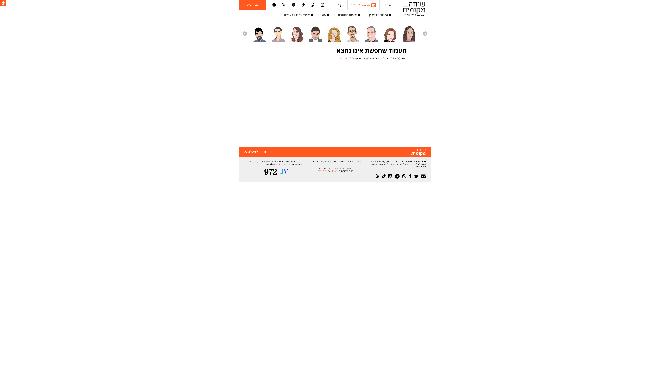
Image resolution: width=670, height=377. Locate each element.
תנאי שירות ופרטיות (329, 161)
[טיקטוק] (303, 5)
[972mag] (268, 172)
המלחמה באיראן (379, 15)
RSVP (334, 170)
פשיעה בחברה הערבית (297, 15)
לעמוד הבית (345, 58)
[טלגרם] (293, 5)
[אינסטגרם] (322, 5)
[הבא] (245, 33)
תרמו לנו (252, 5)
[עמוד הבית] (413, 8)
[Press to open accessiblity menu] (3, 3)
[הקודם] (425, 33)
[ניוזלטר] (423, 176)
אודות (388, 5)
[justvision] (284, 172)
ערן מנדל (322, 170)
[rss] (377, 176)
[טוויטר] (284, 5)
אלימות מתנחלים (348, 15)
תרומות (351, 161)
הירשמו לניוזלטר (360, 5)
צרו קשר (314, 161)
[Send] (339, 5)
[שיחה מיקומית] (418, 152)
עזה (324, 15)
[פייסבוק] (274, 5)
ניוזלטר (342, 161)
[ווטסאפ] (312, 5)
